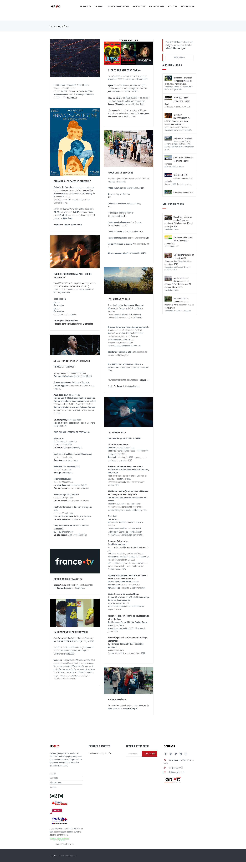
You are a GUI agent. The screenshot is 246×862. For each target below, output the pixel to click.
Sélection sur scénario (182, 138)
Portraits (85, 6)
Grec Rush (112, 516)
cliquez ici (144, 380)
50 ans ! (53, 787)
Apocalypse (59, 460)
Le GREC (99, 6)
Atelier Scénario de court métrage (123, 594)
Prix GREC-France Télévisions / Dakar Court (177, 100)
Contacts (54, 778)
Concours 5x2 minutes (118, 541)
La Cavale (118, 386)
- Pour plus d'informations (66, 320)
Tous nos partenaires (64, 844)
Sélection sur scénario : (118, 444)
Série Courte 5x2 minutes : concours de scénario (178, 178)
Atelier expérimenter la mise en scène (125, 466)
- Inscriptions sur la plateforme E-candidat (73, 324)
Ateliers (172, 6)
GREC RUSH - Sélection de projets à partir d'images (179, 160)
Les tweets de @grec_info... (100, 753)
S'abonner (149, 753)
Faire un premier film (117, 6)
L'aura (57, 444)
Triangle (57, 472)
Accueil (53, 773)
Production (139, 6)
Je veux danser (61, 485)
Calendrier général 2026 (183, 192)
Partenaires (187, 6)
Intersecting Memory (64, 516)
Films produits (179, 57)
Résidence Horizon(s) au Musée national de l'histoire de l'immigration (178, 80)
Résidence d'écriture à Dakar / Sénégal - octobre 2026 (178, 240)
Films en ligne (55, 782)
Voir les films (156, 6)
